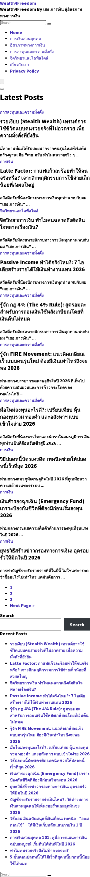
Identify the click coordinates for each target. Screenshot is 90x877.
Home (16, 32)
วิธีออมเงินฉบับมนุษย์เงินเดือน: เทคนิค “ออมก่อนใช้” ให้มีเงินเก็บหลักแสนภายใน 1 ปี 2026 (49, 824)
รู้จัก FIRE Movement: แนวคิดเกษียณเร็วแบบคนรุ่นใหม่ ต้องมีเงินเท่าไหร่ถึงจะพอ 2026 (46, 734)
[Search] (49, 24)
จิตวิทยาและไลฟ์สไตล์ (29, 58)
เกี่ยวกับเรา (19, 64)
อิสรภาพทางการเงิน (27, 45)
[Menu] (2, 81)
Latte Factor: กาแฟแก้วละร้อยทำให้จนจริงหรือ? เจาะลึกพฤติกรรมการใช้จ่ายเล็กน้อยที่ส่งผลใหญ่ (49, 669)
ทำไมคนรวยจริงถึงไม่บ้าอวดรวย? (39, 850)
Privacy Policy (24, 71)
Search (7, 615)
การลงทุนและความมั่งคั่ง (32, 51)
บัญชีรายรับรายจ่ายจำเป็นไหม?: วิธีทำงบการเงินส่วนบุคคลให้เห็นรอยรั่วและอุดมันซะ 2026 (49, 805)
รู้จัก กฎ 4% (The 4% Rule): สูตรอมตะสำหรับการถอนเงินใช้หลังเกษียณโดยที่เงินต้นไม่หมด (49, 715)
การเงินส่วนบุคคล (25, 38)
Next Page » (22, 605)
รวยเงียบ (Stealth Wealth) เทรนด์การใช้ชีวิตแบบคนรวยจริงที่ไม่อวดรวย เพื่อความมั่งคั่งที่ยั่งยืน (47, 650)
